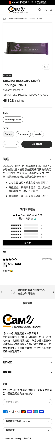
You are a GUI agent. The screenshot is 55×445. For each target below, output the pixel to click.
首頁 (4, 19)
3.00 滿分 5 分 (34, 215)
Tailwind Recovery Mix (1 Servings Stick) (25, 18)
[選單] (4, 10)
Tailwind (6, 94)
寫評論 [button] (27, 243)
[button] (16, 231)
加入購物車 (36, 144)
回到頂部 (27, 303)
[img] (10, 259)
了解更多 (42, 2)
